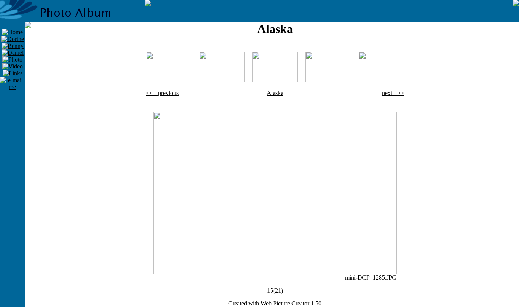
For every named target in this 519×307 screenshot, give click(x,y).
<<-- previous (162, 93)
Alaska (275, 93)
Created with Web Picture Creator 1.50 (274, 303)
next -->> (393, 93)
